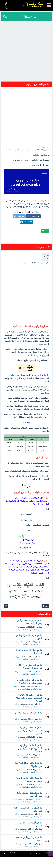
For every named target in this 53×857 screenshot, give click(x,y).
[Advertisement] (26, 52)
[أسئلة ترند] (33, 4)
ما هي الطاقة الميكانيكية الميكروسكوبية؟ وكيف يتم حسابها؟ (30, 748)
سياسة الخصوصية (26, 853)
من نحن (38, 853)
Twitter (21, 216)
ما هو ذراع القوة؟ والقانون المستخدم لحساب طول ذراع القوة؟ (29, 698)
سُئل (47, 150)
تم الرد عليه (46, 263)
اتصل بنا (47, 853)
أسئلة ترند (22, 630)
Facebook (35, 216)
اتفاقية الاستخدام (10, 853)
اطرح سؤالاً (30, 16)
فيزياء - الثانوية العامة (23, 150)
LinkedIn (28, 222)
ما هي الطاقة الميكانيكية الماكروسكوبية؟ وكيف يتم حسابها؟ (30, 730)
